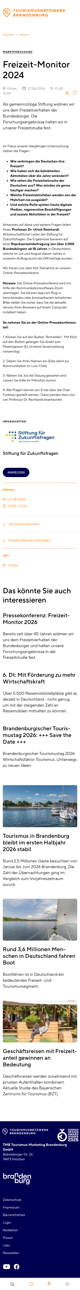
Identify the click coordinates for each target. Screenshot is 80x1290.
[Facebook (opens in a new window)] (16, 1266)
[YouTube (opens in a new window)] (6, 1266)
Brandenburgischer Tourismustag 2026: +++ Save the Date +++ (37, 735)
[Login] (49, 1283)
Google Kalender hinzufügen (29, 540)
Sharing (66, 93)
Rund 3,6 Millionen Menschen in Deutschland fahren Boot (39, 956)
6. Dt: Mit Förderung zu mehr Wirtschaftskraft (39, 678)
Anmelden (16, 472)
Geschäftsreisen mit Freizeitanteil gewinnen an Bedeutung (40, 1058)
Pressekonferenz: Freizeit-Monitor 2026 (36, 619)
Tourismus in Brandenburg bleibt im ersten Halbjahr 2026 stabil (36, 842)
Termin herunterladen (24, 524)
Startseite (8, 34)
